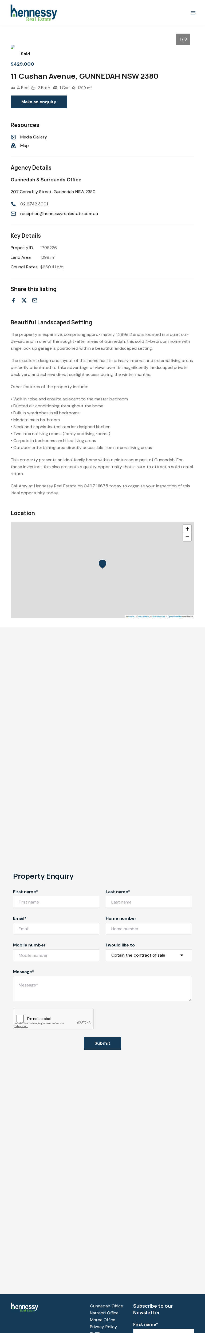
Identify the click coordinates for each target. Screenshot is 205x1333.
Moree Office (102, 1320)
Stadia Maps (143, 616)
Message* (23, 971)
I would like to (120, 945)
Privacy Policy (103, 1327)
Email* (19, 918)
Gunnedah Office (106, 1306)
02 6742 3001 (34, 204)
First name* (25, 891)
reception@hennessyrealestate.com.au (59, 213)
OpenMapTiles (158, 616)
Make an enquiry (38, 102)
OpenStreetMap (175, 616)
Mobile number (29, 945)
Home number (121, 918)
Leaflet (131, 616)
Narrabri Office (104, 1313)
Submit (102, 1043)
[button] (104, 565)
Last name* (118, 891)
